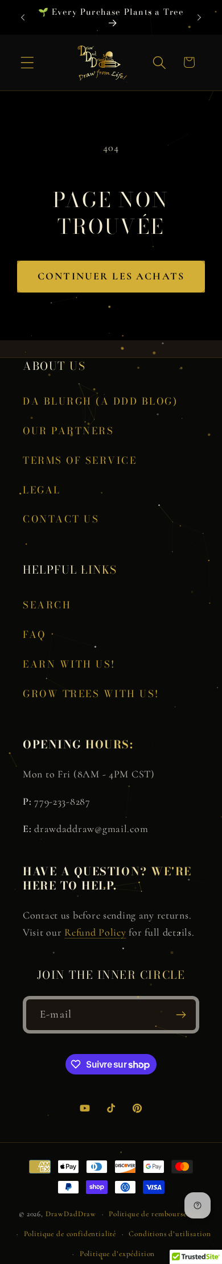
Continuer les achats (111, 276)
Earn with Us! (69, 664)
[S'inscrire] (181, 1015)
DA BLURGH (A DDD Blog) (100, 401)
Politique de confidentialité (70, 1233)
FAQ (34, 634)
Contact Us (61, 519)
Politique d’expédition (117, 1253)
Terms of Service (80, 460)
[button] (28, 63)
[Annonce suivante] (199, 17)
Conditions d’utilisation (170, 1233)
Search (47, 605)
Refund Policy (95, 932)
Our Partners (68, 430)
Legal (42, 490)
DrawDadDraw (71, 1213)
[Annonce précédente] (22, 17)
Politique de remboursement (156, 1213)
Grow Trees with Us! (91, 693)
